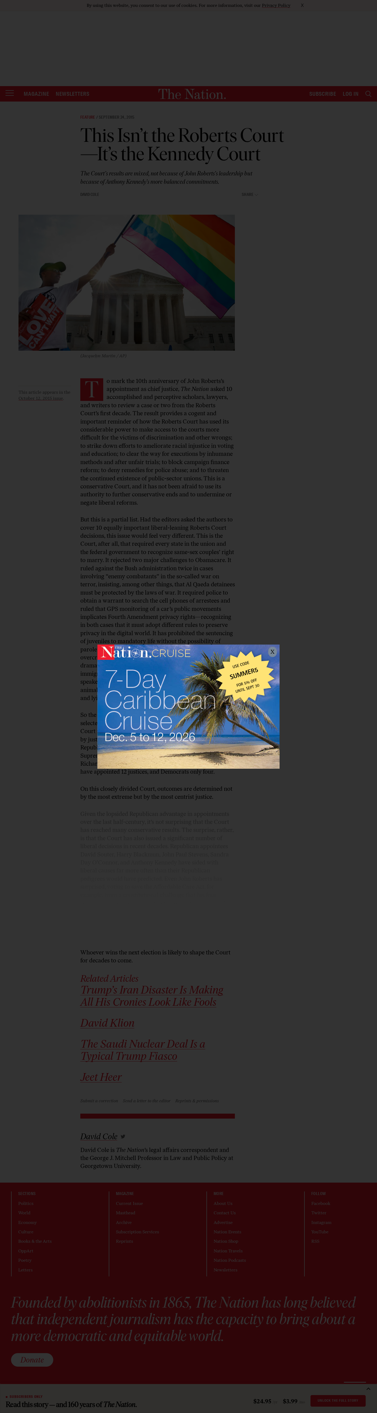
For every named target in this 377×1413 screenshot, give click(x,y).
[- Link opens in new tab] (188, 707)
